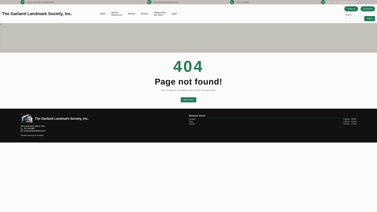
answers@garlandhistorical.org (166, 2)
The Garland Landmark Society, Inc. (37, 13)
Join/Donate (367, 9)
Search (349, 15)
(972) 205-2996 (243, 2)
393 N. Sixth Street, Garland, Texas (41, 2)
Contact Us (351, 9)
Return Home (188, 100)
